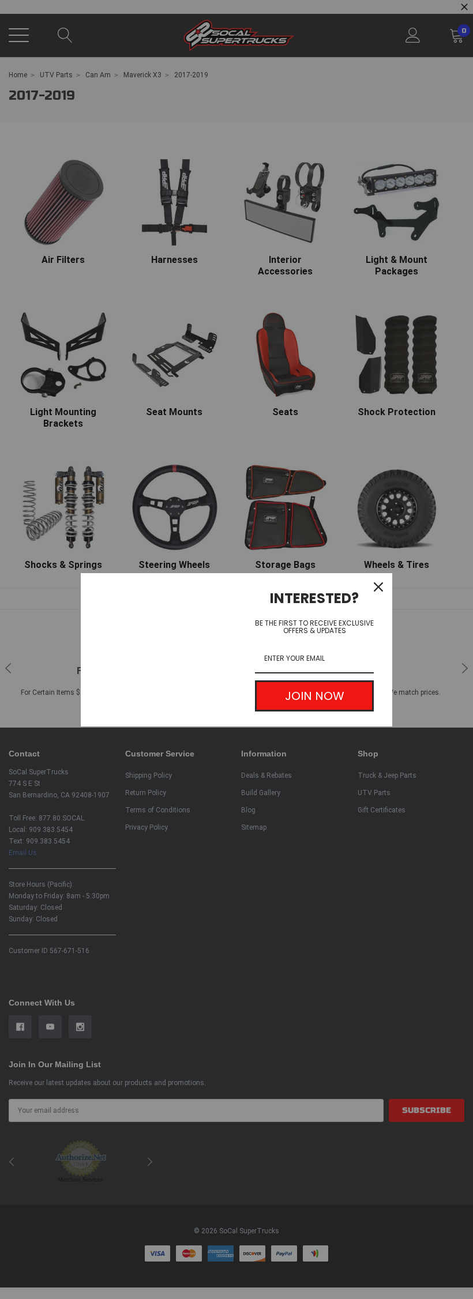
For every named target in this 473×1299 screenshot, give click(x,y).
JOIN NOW (314, 696)
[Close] (378, 587)
